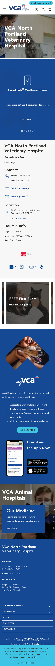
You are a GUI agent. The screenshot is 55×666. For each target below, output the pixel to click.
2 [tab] (25, 131)
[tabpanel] (27, 98)
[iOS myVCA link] (38, 470)
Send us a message (20, 188)
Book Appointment (41, 3)
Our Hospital (9, 612)
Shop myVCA (8, 623)
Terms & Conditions (34, 644)
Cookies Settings (26, 663)
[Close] (51, 649)
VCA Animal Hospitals (13, 606)
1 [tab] (22, 131)
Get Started (27, 430)
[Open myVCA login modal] (37, 9)
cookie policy (24, 654)
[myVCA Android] (38, 462)
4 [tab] (33, 131)
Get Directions (21, 218)
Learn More (26, 119)
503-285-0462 (25, 176)
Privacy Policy (18, 644)
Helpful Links (9, 629)
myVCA (6, 617)
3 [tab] (29, 131)
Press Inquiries (19, 197)
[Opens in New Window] (13, 267)
